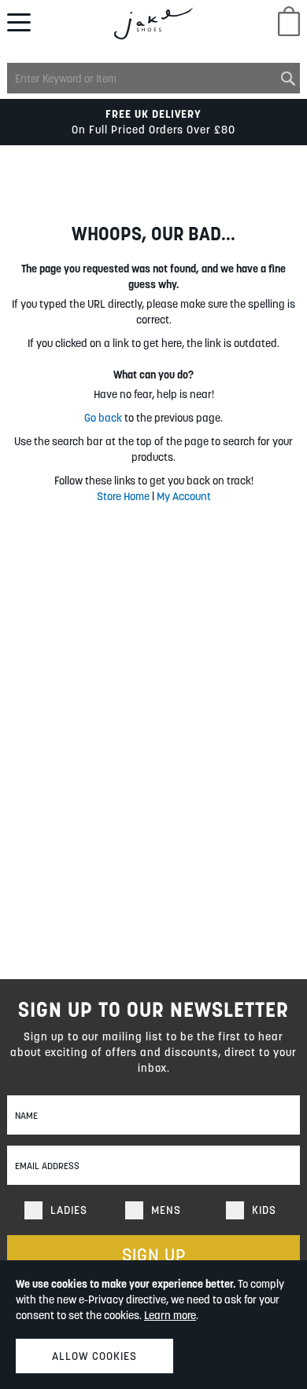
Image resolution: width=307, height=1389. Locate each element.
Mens (166, 1210)
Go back (103, 418)
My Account (184, 496)
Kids (264, 1210)
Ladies (68, 1210)
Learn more (170, 1315)
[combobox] (154, 78)
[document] (153, 1324)
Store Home (123, 496)
